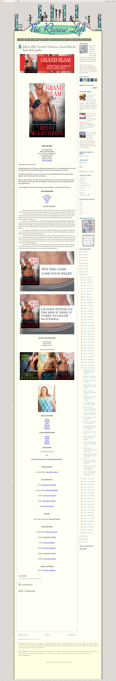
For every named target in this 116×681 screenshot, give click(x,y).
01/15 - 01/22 (87, 527)
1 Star (81, 202)
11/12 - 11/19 (86, 297)
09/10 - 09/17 (87, 322)
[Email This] (19, 576)
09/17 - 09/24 (87, 319)
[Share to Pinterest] (25, 576)
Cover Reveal (83, 183)
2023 (83, 257)
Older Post (72, 635)
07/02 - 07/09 (87, 351)
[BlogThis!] (21, 576)
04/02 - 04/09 (87, 495)
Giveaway (31, 578)
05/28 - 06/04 (87, 365)
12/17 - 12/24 (87, 283)
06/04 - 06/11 (87, 362)
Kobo (47, 202)
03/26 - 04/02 (87, 498)
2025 (83, 252)
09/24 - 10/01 (87, 317)
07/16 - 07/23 (87, 345)
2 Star (81, 204)
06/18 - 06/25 (87, 356)
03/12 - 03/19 (87, 504)
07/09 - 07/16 (87, 348)
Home (21, 39)
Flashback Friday (84, 185)
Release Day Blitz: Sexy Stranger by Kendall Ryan (89, 444)
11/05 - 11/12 (86, 300)
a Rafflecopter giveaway (47, 451)
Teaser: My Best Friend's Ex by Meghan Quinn (90, 438)
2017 (83, 274)
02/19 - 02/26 (87, 513)
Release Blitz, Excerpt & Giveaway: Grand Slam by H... (89, 473)
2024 (83, 255)
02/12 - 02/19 (87, 515)
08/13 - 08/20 (87, 334)
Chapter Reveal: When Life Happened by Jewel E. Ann (89, 427)
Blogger (70, 662)
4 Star (81, 209)
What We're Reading (32, 39)
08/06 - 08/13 (87, 336)
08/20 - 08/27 (87, 331)
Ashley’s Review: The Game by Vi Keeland (91, 115)
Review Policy (75, 39)
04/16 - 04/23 (87, 490)
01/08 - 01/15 (87, 530)
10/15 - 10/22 (87, 308)
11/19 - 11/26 (86, 294)
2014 (83, 542)
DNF (80, 214)
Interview (82, 190)
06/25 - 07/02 (87, 353)
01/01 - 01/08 (87, 532)
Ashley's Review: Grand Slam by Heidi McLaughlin (90, 467)
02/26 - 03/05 (87, 510)
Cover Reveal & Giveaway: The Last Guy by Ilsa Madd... (89, 408)
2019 (83, 269)
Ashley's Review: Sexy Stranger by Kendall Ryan (89, 386)
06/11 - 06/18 (87, 359)
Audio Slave (83, 178)
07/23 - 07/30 (87, 342)
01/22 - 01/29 (87, 524)
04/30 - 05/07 (87, 484)
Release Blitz (37, 578)
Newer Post (22, 635)
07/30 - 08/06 (87, 339)
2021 (83, 263)
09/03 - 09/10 (87, 325)
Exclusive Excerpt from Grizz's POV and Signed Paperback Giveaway (92, 136)
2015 (83, 539)
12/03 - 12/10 (87, 288)
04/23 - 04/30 (87, 487)
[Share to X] (22, 576)
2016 (83, 536)
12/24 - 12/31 (87, 280)
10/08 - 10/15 (87, 311)
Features (65, 39)
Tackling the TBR (84, 195)
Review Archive (55, 39)
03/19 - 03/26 (87, 501)
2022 (83, 260)
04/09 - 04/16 (87, 493)
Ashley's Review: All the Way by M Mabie (89, 398)
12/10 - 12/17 (86, 285)
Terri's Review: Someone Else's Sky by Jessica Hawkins (90, 461)
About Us (44, 39)
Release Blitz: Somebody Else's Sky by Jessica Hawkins (90, 455)
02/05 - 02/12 (87, 518)
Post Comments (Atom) (33, 639)
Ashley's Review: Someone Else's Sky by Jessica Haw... (90, 449)
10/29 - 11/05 (87, 302)
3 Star (81, 207)
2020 (83, 266)
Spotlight (82, 192)
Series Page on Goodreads (47, 349)
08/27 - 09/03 (87, 328)
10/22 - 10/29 (87, 305)
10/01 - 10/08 (87, 314)
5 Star (81, 211)
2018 (83, 272)
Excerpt (25, 578)
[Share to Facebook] (24, 576)
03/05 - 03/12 (87, 507)
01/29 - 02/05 (87, 521)
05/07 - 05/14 (87, 481)
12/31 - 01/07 (87, 277)
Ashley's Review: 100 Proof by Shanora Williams (89, 372)
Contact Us (86, 39)
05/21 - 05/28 (87, 368)
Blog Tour (82, 180)
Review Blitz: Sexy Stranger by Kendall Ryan (89, 392)
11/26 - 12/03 (87, 291)
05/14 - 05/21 (87, 478)
